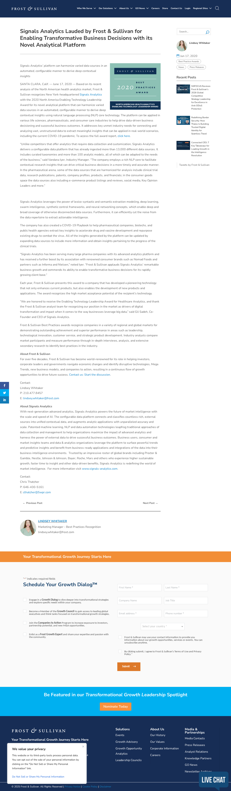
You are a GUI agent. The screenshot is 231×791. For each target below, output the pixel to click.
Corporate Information (164, 748)
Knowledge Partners (198, 758)
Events (120, 735)
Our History (157, 735)
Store (165, 8)
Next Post (150, 503)
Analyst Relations (196, 752)
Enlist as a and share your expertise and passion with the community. (69, 636)
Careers (155, 8)
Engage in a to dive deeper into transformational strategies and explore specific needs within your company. (69, 601)
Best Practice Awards (188, 61)
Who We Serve (84, 8)
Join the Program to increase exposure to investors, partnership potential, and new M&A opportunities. (68, 624)
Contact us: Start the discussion (89, 375)
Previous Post (32, 503)
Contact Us (176, 8)
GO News (140, 8)
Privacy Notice (72, 786)
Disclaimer (105, 786)
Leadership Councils (129, 760)
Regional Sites (200, 8)
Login (187, 8)
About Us (124, 8)
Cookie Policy (89, 786)
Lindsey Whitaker (52, 521)
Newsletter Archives (198, 772)
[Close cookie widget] (83, 746)
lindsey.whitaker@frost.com (41, 398)
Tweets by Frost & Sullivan (194, 165)
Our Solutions (106, 8)
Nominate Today (115, 706)
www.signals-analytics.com (99, 469)
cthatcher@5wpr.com (37, 492)
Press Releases (197, 67)
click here (124, 136)
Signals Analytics (91, 95)
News (181, 67)
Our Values (157, 742)
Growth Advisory (127, 742)
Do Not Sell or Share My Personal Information (38, 776)
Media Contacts (195, 738)
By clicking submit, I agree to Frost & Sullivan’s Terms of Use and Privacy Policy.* (162, 653)
